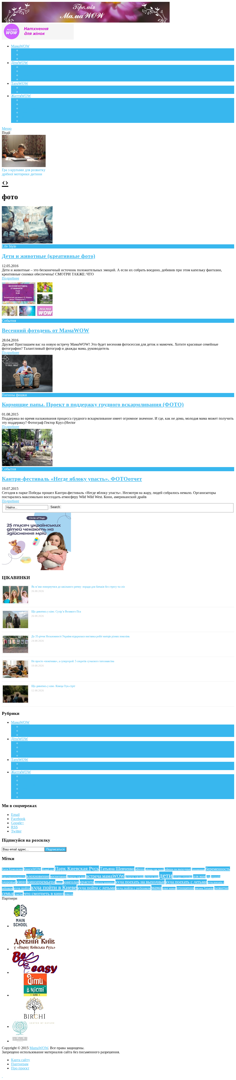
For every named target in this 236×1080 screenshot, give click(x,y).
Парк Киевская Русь (77, 868)
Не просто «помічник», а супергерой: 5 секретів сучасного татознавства (72, 661)
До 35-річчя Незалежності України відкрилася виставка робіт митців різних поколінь (80, 636)
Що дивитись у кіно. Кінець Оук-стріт (53, 686)
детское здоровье (182, 876)
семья (8, 893)
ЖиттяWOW (21, 96)
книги (59, 882)
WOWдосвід (30, 54)
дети (165, 875)
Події (24, 100)
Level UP (27, 112)
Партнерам (19, 1064)
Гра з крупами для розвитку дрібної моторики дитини (23, 172)
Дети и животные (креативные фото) (48, 256)
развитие (221, 888)
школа (69, 894)
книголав (71, 882)
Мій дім (26, 121)
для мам (199, 876)
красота (87, 881)
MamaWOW (39, 1048)
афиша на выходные (178, 869)
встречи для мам (134, 876)
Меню (7, 128)
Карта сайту (20, 1060)
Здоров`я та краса (34, 59)
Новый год (48, 869)
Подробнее (10, 278)
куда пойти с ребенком (133, 888)
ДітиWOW (19, 63)
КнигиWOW (32, 869)
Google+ (17, 823)
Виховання (29, 71)
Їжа (23, 116)
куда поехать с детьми (186, 881)
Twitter (16, 831)
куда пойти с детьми (96, 887)
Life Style (27, 104)
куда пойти (22, 888)
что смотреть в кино (44, 893)
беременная (198, 869)
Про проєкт (20, 1068)
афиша (140, 869)
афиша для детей (154, 869)
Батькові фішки (32, 88)
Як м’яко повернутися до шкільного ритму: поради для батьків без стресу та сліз (78, 586)
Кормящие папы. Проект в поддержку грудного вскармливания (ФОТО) (93, 404)
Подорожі (28, 108)
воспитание (58, 876)
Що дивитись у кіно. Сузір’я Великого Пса (56, 611)
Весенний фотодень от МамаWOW (45, 330)
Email (15, 815)
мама (156, 887)
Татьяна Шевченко (117, 868)
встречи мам (151, 876)
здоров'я (215, 876)
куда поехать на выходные (140, 881)
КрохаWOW (30, 67)
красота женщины (105, 882)
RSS (14, 827)
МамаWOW (20, 46)
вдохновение (37, 876)
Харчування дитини (36, 79)
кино (21, 881)
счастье (19, 894)
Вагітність (28, 50)
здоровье (9, 882)
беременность (218, 868)
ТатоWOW (19, 83)
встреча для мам (76, 876)
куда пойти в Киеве (54, 887)
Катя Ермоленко (12, 869)
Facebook (18, 819)
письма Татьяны (204, 888)
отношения (185, 888)
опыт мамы (169, 888)
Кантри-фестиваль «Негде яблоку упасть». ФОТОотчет (72, 479)
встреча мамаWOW (105, 876)
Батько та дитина (33, 92)
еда (208, 876)
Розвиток (27, 75)
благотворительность (13, 876)
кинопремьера (41, 881)
